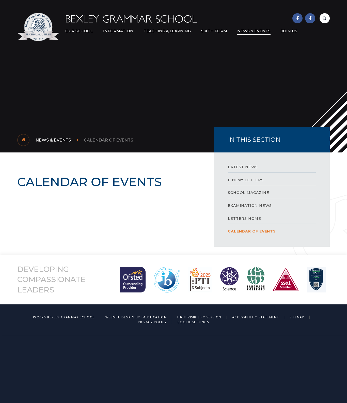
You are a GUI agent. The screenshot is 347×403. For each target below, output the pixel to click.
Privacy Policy (152, 322)
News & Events (53, 140)
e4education (154, 317)
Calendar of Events (108, 140)
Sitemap (297, 317)
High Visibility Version (199, 317)
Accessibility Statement (255, 317)
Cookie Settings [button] (193, 322)
